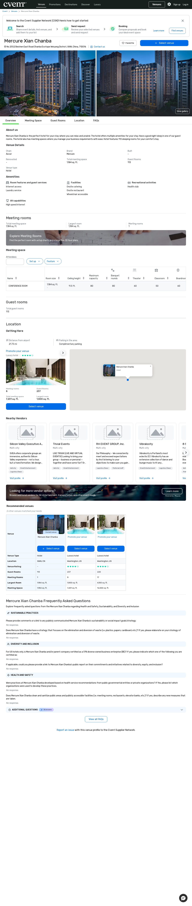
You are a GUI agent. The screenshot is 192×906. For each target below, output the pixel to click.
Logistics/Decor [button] (16, 472)
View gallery (182, 111)
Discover (85, 4)
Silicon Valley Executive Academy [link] (26, 444)
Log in (185, 4)
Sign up (176, 4)
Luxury (97, 4)
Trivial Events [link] (61, 444)
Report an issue (65, 730)
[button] (48, 83)
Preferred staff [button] (118, 468)
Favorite (130, 43)
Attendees (11, 257)
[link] (26, 432)
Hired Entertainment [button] (27, 468)
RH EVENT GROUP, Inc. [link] (110, 444)
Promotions (55, 4)
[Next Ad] (63, 352)
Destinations (71, 4)
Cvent (5, 11)
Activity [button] (13, 468)
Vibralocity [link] (146, 444)
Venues (41, 4)
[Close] (183, 21)
